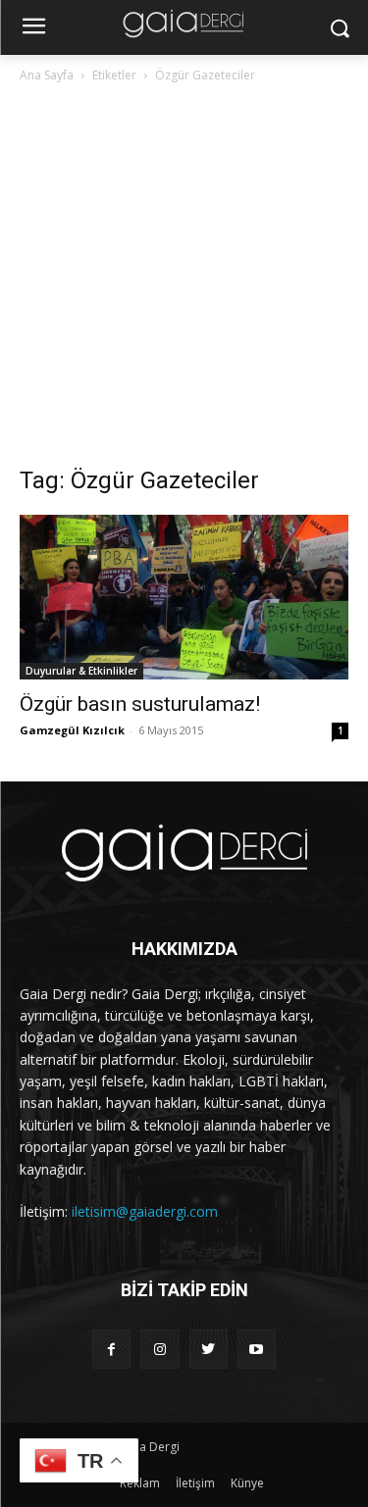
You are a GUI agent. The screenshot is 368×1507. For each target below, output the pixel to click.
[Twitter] (208, 1349)
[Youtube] (256, 1349)
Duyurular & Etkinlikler (81, 671)
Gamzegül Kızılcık (72, 730)
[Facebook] (111, 1349)
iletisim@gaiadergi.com (145, 1211)
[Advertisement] (184, 280)
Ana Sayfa (47, 75)
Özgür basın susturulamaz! (140, 704)
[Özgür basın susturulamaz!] (184, 597)
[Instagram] (159, 1349)
